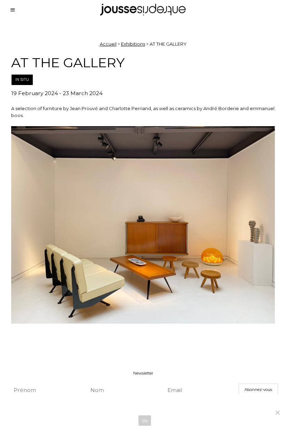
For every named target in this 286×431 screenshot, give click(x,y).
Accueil (108, 44)
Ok (145, 420)
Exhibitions (133, 44)
